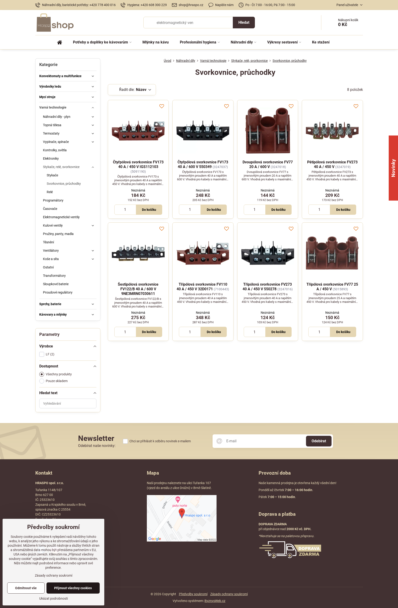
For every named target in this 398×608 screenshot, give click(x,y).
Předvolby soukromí (193, 594)
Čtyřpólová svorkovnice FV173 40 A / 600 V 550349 (203, 164)
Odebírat (319, 441)
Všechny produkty (59, 374)
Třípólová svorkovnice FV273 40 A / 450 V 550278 (267, 286)
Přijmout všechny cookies (73, 588)
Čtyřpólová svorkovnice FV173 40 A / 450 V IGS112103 (138, 164)
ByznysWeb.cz (214, 601)
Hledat (243, 22)
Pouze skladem (57, 381)
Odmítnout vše (26, 588)
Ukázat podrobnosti (53, 598)
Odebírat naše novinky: (96, 445)
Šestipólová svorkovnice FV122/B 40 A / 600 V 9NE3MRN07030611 (138, 289)
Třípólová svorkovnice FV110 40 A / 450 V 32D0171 (202, 286)
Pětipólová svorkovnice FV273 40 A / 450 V (332, 164)
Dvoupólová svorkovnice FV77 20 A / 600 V (268, 164)
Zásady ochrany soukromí (229, 594)
